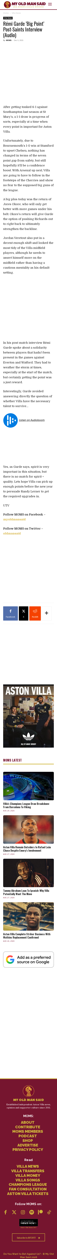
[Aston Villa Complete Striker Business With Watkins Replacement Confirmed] (28, 916)
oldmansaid (12, 533)
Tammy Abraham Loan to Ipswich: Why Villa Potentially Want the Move (26, 892)
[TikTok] (49, 1212)
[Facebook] (5, 1212)
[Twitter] (14, 1212)
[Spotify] (31, 1212)
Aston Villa (24, 1227)
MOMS (8, 40)
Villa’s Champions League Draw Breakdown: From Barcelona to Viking (26, 805)
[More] (47, 613)
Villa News (16, 13)
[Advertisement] (28, 72)
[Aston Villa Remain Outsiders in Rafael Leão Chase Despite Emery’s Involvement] (28, 829)
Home (6, 13)
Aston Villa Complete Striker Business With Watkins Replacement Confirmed (26, 935)
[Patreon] (40, 1212)
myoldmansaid (14, 519)
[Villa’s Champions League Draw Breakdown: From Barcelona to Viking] (28, 786)
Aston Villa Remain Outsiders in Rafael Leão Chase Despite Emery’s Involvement (27, 848)
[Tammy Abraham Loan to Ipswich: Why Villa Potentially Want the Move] (28, 873)
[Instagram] (22, 1212)
